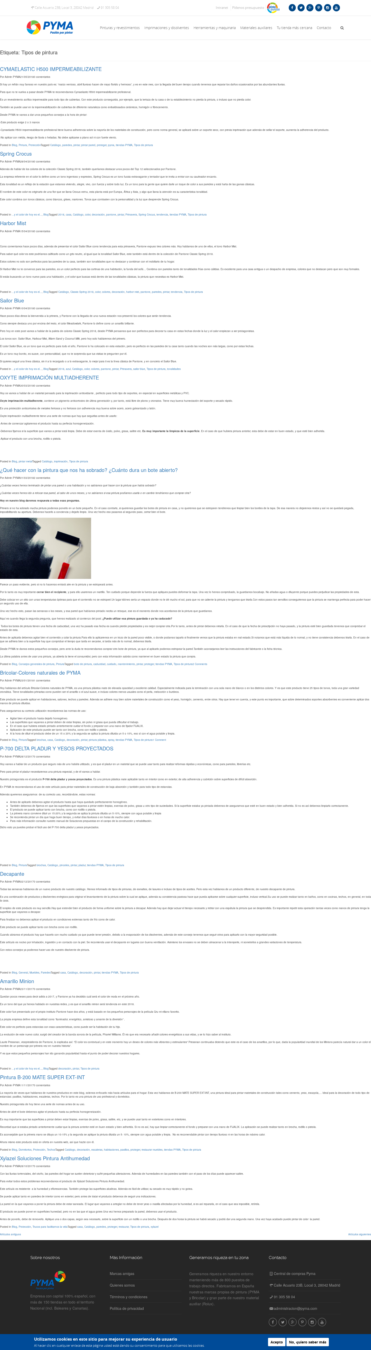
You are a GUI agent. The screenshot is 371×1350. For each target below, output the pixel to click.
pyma (111, 145)
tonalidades (174, 369)
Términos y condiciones (128, 1296)
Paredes (46, 972)
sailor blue (139, 369)
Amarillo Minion (17, 981)
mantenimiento (126, 664)
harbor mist (132, 292)
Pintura (23, 145)
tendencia (162, 214)
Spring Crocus (16, 153)
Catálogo (55, 145)
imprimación (61, 461)
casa (68, 214)
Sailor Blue (12, 300)
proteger (102, 145)
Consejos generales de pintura (37, 664)
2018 (61, 214)
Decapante (12, 873)
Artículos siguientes (359, 1234)
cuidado (111, 664)
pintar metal (25, 461)
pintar (76, 145)
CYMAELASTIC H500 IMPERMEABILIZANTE (51, 69)
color (87, 214)
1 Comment (159, 740)
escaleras (96, 1149)
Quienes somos (122, 1285)
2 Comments (200, 664)
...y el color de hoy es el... (27, 214)
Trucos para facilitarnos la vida (50, 1226)
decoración (98, 214)
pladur (82, 865)
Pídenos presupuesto (248, 7)
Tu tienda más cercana (294, 27)
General (23, 972)
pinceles (64, 865)
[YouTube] (336, 7)
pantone (111, 214)
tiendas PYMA (124, 145)
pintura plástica (98, 740)
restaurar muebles (152, 1149)
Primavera (131, 214)
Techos (51, 1149)
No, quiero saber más (307, 1342)
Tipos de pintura (143, 145)
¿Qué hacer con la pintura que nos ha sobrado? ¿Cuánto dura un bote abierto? (89, 469)
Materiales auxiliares (256, 27)
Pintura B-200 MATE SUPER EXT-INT (42, 1077)
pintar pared (88, 145)
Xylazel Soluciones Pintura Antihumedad (45, 1158)
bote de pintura (83, 664)
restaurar (124, 1226)
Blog (14, 145)
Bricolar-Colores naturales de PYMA (40, 672)
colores (106, 292)
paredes (67, 145)
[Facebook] (292, 7)
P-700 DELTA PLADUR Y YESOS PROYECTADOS (56, 748)
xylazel (154, 1226)
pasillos (124, 1149)
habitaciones (111, 1149)
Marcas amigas (122, 1273)
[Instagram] (327, 7)
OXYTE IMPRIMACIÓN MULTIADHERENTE (49, 377)
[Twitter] (301, 7)
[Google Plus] (309, 7)
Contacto (324, 27)
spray (111, 740)
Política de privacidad (127, 1308)
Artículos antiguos (10, 1234)
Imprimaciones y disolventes (166, 27)
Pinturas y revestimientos (120, 27)
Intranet (222, 7)
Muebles (34, 972)
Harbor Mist (13, 223)
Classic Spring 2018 (82, 292)
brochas (41, 740)
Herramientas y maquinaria (215, 27)
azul (68, 369)
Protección (35, 145)
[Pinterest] (318, 7)
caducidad (99, 664)
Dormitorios (25, 1149)
